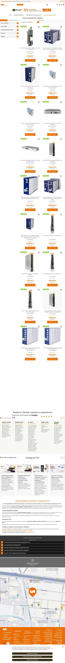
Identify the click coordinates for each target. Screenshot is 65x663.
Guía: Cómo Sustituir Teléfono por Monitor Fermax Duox (57, 477)
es (61, 1)
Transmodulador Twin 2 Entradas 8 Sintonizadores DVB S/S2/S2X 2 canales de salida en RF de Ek (52, 198)
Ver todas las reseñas (6, 418)
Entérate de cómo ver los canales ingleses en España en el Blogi (17, 530)
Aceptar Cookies (32, 653)
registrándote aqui (30, 532)
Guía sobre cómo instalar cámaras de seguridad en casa (17, 542)
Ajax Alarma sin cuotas (37, 641)
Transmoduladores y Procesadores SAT (33, 15)
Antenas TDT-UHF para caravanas (48, 634)
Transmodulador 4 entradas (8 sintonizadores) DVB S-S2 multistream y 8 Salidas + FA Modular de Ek (52, 49)
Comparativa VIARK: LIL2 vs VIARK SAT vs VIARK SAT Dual (7, 477)
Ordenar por (24, 22)
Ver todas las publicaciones (9, 457)
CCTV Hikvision (37, 638)
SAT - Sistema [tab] (4, 23)
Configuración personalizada (32, 656)
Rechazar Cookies (32, 660)
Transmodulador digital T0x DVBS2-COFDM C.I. (52, 273)
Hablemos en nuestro (27, 640)
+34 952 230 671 (7, 632)
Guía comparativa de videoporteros (12, 544)
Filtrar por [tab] (3, 20)
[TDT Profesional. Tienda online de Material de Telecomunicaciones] (5, 4)
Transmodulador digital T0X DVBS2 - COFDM (52, 235)
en (63, 1)
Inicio (10, 15)
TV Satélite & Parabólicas (19, 15)
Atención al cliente (7, 635)
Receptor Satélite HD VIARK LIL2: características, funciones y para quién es (24, 479)
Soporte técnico (8, 637)
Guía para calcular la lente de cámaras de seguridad (16, 550)
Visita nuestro (27, 636)
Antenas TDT (49, 630)
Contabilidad (7, 639)
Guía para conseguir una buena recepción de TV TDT (16, 547)
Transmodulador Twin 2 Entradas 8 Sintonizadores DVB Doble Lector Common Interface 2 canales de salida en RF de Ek (30, 236)
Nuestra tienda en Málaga (18, 643)
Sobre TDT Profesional (16, 640)
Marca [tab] (3, 36)
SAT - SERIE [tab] (4, 26)
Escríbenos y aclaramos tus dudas (17, 636)
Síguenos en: (27, 643)
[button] (38, 27)
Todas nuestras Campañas (37, 636)
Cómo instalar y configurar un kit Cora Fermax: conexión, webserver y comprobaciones (41, 479)
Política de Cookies (43, 649)
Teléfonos (60, 630)
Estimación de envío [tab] (7, 29)
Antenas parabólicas (47, 632)
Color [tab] (3, 33)
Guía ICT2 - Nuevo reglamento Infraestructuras (15, 553)
